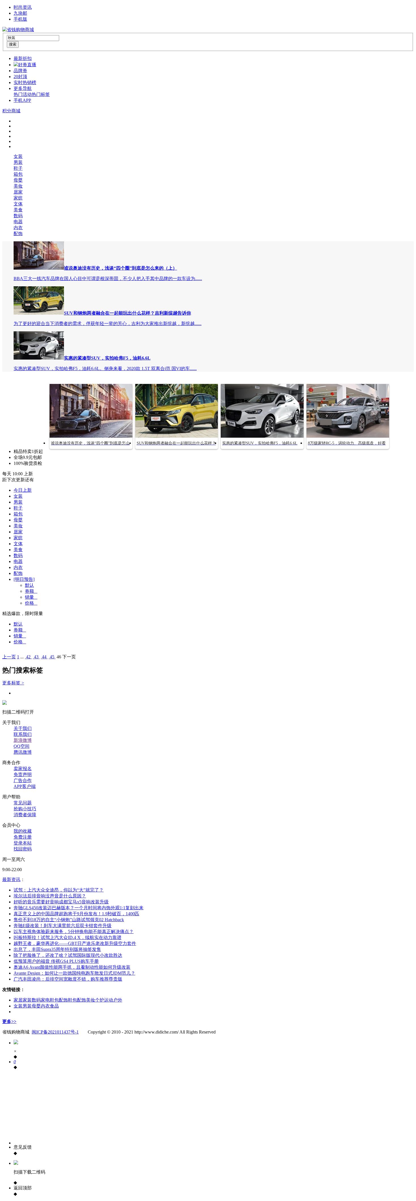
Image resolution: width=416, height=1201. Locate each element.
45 (52, 656)
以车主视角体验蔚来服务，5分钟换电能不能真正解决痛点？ (74, 931)
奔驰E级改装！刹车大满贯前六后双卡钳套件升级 (62, 925)
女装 (18, 156)
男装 (18, 162)
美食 (18, 209)
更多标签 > (13, 682)
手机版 (20, 19)
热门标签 (41, 94)
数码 (18, 215)
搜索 (12, 44)
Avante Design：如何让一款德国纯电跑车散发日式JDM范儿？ (74, 973)
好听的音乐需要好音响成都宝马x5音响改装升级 (61, 901)
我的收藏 (23, 831)
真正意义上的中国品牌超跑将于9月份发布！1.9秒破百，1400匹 (76, 913)
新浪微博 (23, 740)
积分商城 (11, 110)
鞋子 (18, 168)
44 (44, 656)
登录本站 (23, 843)
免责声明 (23, 774)
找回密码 (23, 848)
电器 (18, 221)
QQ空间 (21, 746)
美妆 (18, 186)
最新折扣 (23, 58)
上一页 (9, 656)
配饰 (18, 233)
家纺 (18, 197)
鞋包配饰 (59, 1000)
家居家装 (23, 1000)
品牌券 (20, 70)
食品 (54, 1006)
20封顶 (20, 76)
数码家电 (41, 1000)
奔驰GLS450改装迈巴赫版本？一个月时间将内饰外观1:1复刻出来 (78, 907)
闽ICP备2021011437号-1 (55, 1032)
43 (36, 656)
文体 (18, 203)
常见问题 (23, 802)
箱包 (18, 174)
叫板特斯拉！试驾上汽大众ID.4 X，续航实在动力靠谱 (67, 937)
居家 (18, 192)
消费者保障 (25, 814)
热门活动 (23, 94)
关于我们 (23, 728)
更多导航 (23, 88)
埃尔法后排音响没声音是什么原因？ (50, 895)
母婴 (18, 180)
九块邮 (20, 13)
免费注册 (23, 837)
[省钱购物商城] (18, 29)
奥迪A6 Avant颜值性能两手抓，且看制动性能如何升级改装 (72, 967)
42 (28, 656)
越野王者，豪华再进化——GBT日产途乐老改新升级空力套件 (75, 943)
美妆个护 (95, 1000)
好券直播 (27, 64)
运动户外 (113, 1000)
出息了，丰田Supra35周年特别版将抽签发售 (57, 949)
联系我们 (23, 734)
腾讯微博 (23, 752)
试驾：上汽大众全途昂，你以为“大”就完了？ (59, 890)
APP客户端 (25, 786)
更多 (9, 1021)
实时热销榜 (25, 82)
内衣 (18, 227)
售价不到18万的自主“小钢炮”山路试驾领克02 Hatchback (69, 919)
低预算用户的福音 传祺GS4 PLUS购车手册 (56, 961)
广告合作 (23, 780)
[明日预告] (24, 579)
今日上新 (23, 490)
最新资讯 (11, 879)
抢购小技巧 (25, 808)
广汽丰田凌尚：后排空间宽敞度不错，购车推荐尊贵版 (68, 979)
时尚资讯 (23, 7)
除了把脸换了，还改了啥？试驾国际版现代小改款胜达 (68, 955)
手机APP (22, 100)
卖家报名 (23, 768)
